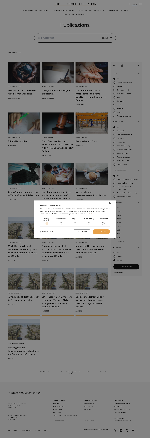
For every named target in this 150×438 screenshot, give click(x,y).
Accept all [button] (101, 232)
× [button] (112, 203)
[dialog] (75, 219)
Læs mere (89, 214)
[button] (46, 232)
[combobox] (110, 203)
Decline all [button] (82, 232)
